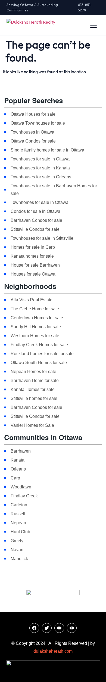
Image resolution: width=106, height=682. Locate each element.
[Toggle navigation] (93, 25)
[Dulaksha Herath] (31, 25)
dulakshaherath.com (53, 651)
